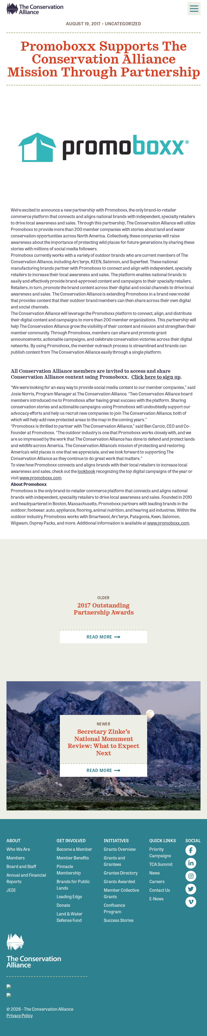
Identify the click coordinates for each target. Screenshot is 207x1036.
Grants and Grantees (114, 861)
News (154, 873)
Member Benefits (73, 858)
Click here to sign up (155, 377)
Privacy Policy (19, 1015)
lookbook (86, 471)
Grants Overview (120, 849)
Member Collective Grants (121, 893)
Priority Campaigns (160, 852)
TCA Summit (160, 864)
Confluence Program (114, 908)
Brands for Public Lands (73, 884)
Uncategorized (123, 23)
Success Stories (119, 920)
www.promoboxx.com (40, 478)
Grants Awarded (119, 881)
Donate (63, 905)
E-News (156, 898)
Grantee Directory (120, 873)
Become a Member (74, 849)
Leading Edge (69, 896)
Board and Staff (21, 866)
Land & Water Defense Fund (69, 917)
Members (15, 858)
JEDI (11, 890)
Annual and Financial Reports (26, 878)
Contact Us (159, 890)
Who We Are (18, 849)
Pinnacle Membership (69, 869)
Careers (157, 881)
